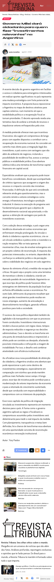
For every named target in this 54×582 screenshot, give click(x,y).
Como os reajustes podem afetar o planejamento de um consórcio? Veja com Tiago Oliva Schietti (33, 506)
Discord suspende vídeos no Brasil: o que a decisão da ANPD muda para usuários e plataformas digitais (34, 465)
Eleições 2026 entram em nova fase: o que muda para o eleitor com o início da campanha (34, 478)
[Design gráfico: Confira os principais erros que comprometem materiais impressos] (7, 569)
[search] (37, 6)
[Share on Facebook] (9, 45)
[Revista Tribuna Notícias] (21, 6)
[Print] (20, 45)
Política (21, 483)
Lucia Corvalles (14, 52)
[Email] (16, 45)
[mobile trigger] (5, 6)
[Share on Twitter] (12, 45)
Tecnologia (22, 471)
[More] (24, 45)
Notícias (7, 19)
